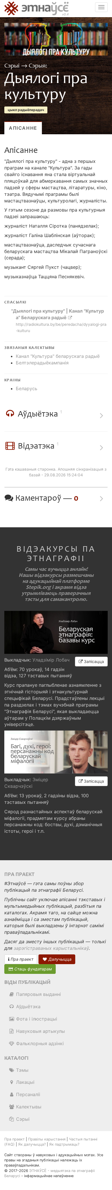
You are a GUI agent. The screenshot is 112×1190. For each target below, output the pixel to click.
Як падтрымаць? (64, 1144)
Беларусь (26, 388)
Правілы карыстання (46, 1139)
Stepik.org (38, 587)
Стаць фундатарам (32, 968)
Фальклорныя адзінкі (39, 1043)
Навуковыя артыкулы (40, 1031)
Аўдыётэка (27, 1006)
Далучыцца (59, 959)
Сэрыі (12, 65)
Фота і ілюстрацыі (36, 1019)
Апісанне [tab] (23, 128)
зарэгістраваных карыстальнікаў (51, 948)
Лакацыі (24, 1082)
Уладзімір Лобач (50, 660)
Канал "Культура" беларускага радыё (58, 356)
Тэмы (21, 1070)
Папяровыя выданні (38, 994)
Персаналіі (27, 1094)
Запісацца (93, 661)
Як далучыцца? (32, 1144)
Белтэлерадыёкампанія (42, 363)
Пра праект (21, 959)
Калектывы (28, 1107)
